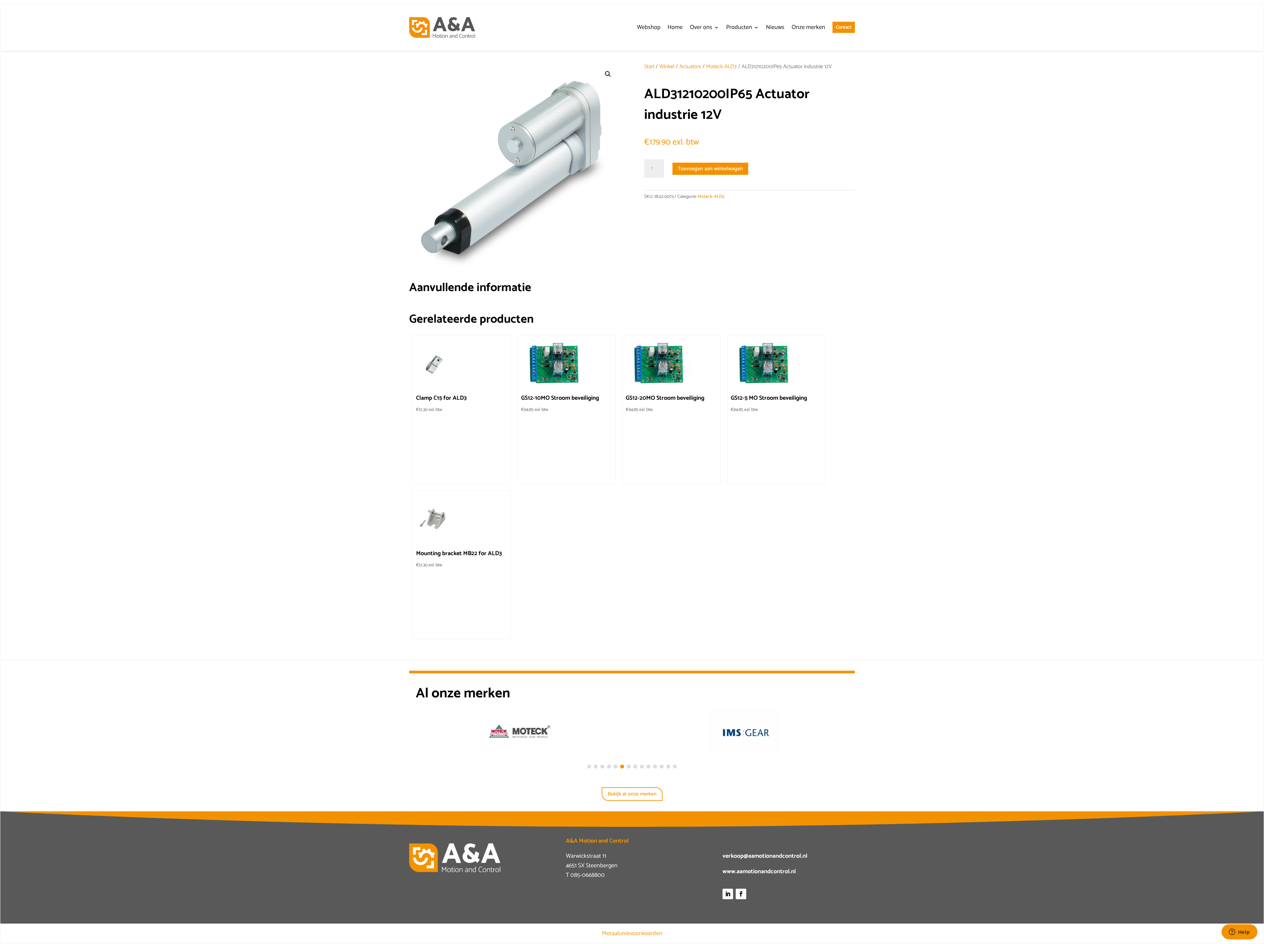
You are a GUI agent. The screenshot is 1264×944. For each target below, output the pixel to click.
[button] (608, 74)
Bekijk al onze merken (632, 794)
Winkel (666, 66)
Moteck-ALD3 (721, 66)
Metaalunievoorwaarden (632, 933)
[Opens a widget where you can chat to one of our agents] (1239, 932)
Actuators (690, 66)
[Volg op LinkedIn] (728, 894)
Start (649, 66)
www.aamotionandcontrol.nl (759, 872)
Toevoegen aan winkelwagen (710, 168)
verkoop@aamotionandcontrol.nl (765, 856)
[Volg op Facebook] (741, 894)
